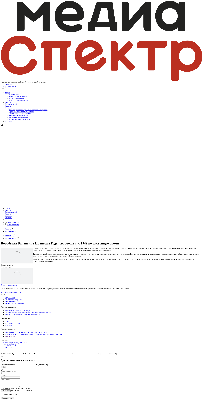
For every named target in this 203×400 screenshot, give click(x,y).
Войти (3, 367)
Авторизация (10, 336)
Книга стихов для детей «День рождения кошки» (22, 314)
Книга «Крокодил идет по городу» (17, 310)
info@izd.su (7, 84)
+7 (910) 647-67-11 (9, 86)
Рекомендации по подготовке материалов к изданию (28, 110)
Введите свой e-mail (8, 365)
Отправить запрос (7, 398)
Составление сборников (18, 96)
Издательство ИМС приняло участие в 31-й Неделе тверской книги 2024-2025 (33, 334)
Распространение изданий (18, 117)
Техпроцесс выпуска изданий (20, 113)
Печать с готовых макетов (18, 100)
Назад (4, 292)
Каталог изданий (11, 104)
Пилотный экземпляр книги (19, 119)
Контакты (8, 121)
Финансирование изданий (18, 115)
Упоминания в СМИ (12, 323)
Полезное (8, 108)
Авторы (8, 106)
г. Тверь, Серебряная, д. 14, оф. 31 (14, 343)
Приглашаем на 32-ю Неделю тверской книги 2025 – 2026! (26, 332)
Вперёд (18, 292)
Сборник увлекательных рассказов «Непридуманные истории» (28, 312)
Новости (8, 102)
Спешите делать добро (9, 285)
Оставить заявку (13, 225)
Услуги (7, 93)
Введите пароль (41, 365)
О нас (7, 321)
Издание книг (14, 94)
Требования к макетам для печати (21, 112)
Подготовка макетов (16, 98)
